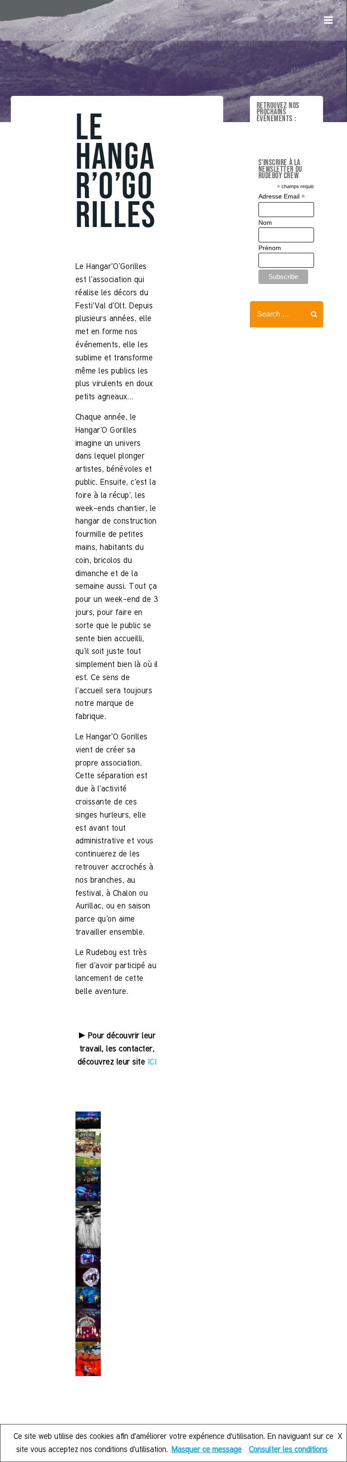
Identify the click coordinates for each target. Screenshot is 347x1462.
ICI (152, 1061)
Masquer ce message (207, 1449)
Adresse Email (281, 196)
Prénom (269, 247)
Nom (265, 222)
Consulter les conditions (288, 1449)
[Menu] (328, 20)
